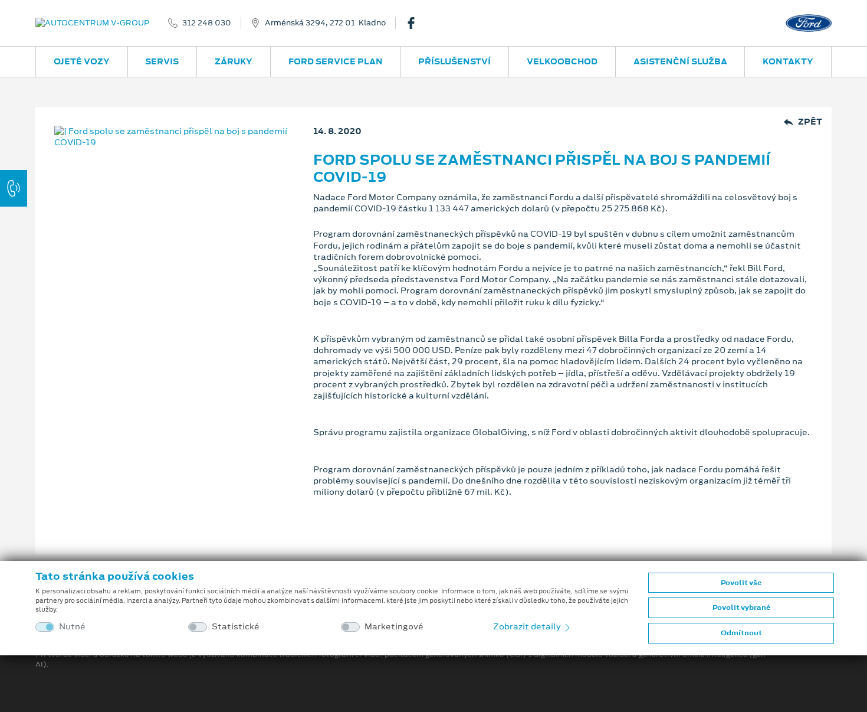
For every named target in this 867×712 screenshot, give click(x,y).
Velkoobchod (562, 61)
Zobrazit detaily (528, 626)
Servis (162, 61)
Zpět (810, 122)
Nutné (72, 626)
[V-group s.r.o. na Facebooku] (415, 23)
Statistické (236, 626)
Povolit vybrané (741, 607)
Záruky (233, 61)
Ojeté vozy (82, 61)
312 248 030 (206, 23)
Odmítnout (741, 633)
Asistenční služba (680, 61)
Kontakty (788, 61)
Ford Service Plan (335, 61)
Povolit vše (741, 582)
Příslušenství (454, 61)
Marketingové (393, 626)
